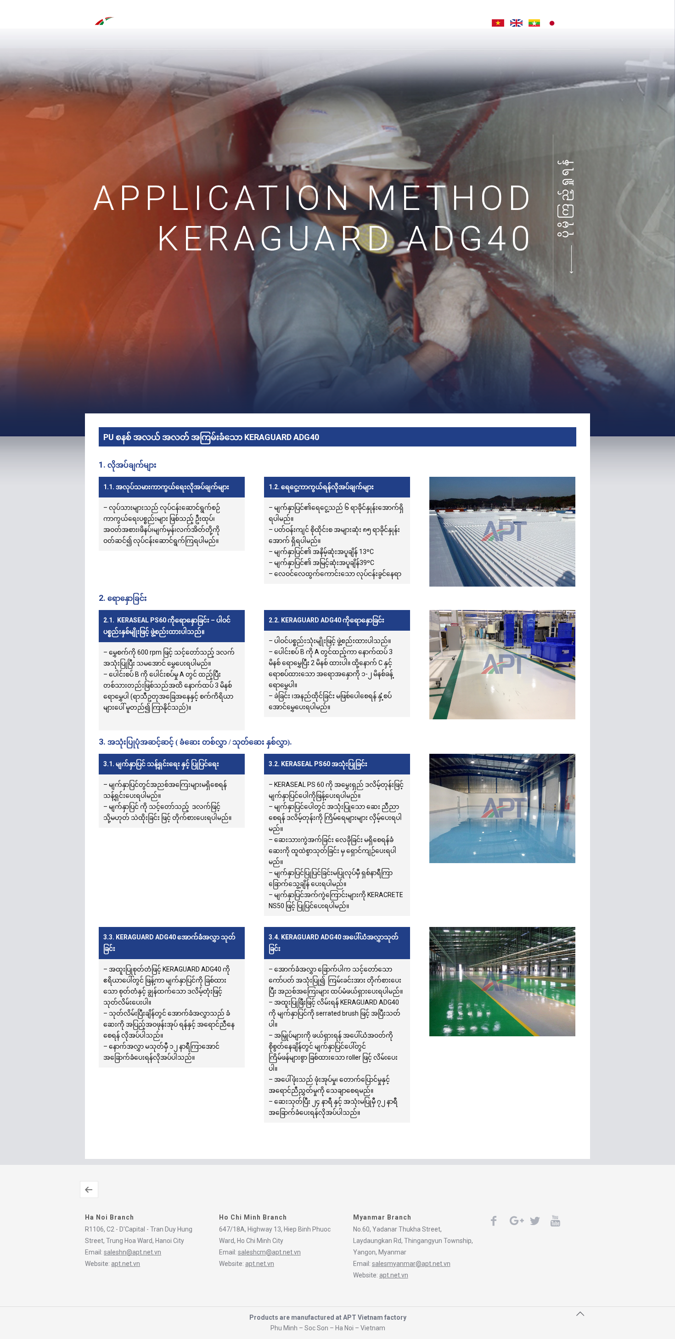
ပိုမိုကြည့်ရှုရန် (564, 197)
